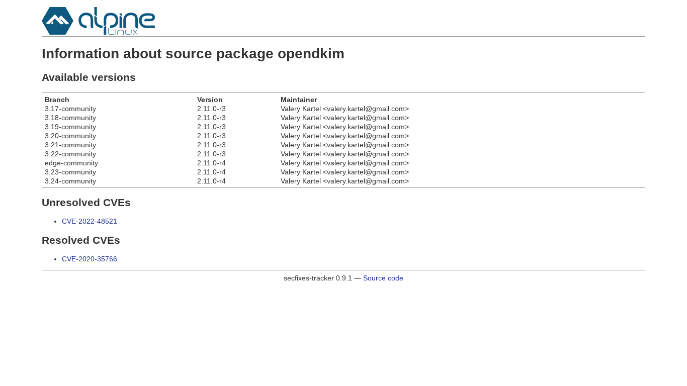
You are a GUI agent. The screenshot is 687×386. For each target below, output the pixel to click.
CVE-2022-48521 (89, 221)
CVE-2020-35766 (89, 259)
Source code (383, 278)
